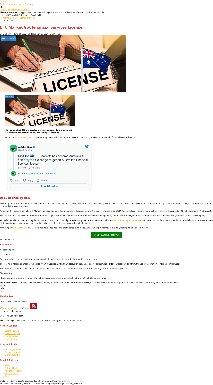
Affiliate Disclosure (13, 370)
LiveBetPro (5, 1)
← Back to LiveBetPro (10, 17)
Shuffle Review (11, 336)
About (8, 365)
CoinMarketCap (19, 227)
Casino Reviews (12, 330)
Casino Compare (7, 4)
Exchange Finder (12, 354)
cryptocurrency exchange (26, 137)
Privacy (8, 376)
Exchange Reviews (13, 349)
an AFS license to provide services (126, 220)
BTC (2, 137)
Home (3, 15)
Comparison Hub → (29, 17)
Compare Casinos (21, 9)
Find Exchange (6, 9)
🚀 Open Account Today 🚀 (107, 234)
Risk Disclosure (12, 373)
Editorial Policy (12, 368)
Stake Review (11, 339)
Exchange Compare (24, 4)
